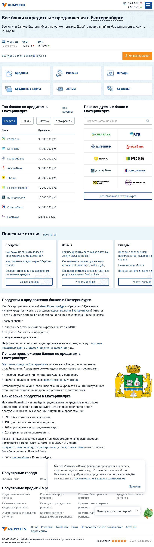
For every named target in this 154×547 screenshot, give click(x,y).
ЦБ (125, 3)
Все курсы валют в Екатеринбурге (23, 55)
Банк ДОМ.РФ (16, 197)
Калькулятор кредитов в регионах (55, 505)
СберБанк (13, 139)
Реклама (47, 527)
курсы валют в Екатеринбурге (71, 310)
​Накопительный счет (131, 265)
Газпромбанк (15, 158)
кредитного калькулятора (60, 379)
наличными (76, 447)
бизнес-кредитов (55, 347)
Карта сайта (39, 531)
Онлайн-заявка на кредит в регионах (19, 514)
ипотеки (96, 343)
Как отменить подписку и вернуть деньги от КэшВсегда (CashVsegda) (83, 263)
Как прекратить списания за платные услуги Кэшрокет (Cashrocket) (85, 272)
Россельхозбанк (17, 188)
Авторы (131, 527)
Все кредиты (67, 109)
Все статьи (50, 234)
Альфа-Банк (14, 168)
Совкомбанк (15, 207)
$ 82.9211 (134, 3)
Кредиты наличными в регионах (16, 496)
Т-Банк (11, 178)
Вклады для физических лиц (135, 270)
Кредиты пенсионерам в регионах (93, 505)
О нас (34, 527)
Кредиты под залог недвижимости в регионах (56, 514)
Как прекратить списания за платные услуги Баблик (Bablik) (85, 253)
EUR (40, 41)
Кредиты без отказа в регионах (130, 496)
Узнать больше (29, 282)
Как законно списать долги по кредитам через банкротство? (24, 253)
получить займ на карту (17, 447)
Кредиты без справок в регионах (92, 496)
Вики (74, 527)
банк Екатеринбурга (53, 306)
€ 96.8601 (134, 7)
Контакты (62, 527)
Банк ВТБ (13, 148)
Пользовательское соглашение (102, 527)
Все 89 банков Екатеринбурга (118, 196)
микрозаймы (20, 457)
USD (24, 41)
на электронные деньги (50, 447)
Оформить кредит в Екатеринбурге (25, 364)
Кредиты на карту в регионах (52, 496)
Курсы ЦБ (12, 41)
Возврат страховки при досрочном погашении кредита (27, 272)
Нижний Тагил (10, 479)
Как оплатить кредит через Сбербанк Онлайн (29, 263)
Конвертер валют (139, 55)
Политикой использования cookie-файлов (99, 478)
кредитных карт (12, 347)
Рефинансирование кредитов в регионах (14, 505)
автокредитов (33, 347)
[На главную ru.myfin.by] (14, 529)
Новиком (13, 217)
